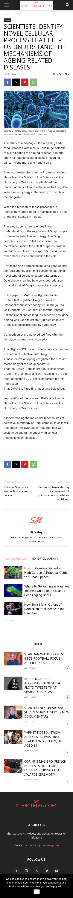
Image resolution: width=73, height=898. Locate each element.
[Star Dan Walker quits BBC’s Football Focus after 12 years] (13, 659)
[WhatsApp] (33, 82)
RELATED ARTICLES (15, 558)
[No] (68, 886)
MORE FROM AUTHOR (45, 558)
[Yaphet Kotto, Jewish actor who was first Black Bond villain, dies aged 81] (13, 737)
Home (7, 14)
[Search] (68, 5)
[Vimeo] (46, 871)
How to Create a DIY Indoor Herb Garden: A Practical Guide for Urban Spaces (46, 572)
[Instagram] (26, 871)
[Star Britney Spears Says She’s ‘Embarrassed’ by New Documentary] (13, 712)
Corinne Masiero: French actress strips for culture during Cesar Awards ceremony (45, 768)
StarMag (36, 532)
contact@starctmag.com (44, 845)
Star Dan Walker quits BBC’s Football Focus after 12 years (43, 658)
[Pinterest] (24, 82)
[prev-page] (6, 622)
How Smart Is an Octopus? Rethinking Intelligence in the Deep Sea (44, 609)
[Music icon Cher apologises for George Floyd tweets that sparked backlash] (13, 683)
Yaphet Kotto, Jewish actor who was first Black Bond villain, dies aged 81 (44, 739)
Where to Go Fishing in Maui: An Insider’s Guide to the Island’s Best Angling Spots (46, 590)
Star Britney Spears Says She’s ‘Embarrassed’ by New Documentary (46, 712)
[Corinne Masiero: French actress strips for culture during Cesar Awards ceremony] (13, 766)
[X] (16, 82)
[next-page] (12, 622)
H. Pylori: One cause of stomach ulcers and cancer (18, 491)
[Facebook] (7, 82)
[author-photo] (36, 526)
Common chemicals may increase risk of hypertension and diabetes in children (53, 493)
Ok (36, 891)
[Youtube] (56, 871)
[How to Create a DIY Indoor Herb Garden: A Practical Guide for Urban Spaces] (13, 572)
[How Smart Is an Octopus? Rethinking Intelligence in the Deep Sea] (13, 608)
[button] (6, 5)
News (17, 14)
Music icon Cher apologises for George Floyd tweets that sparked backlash (43, 685)
